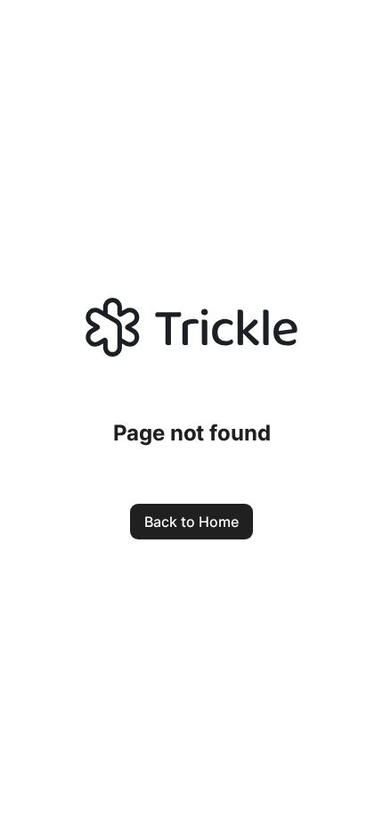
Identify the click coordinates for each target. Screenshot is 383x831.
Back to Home (191, 522)
